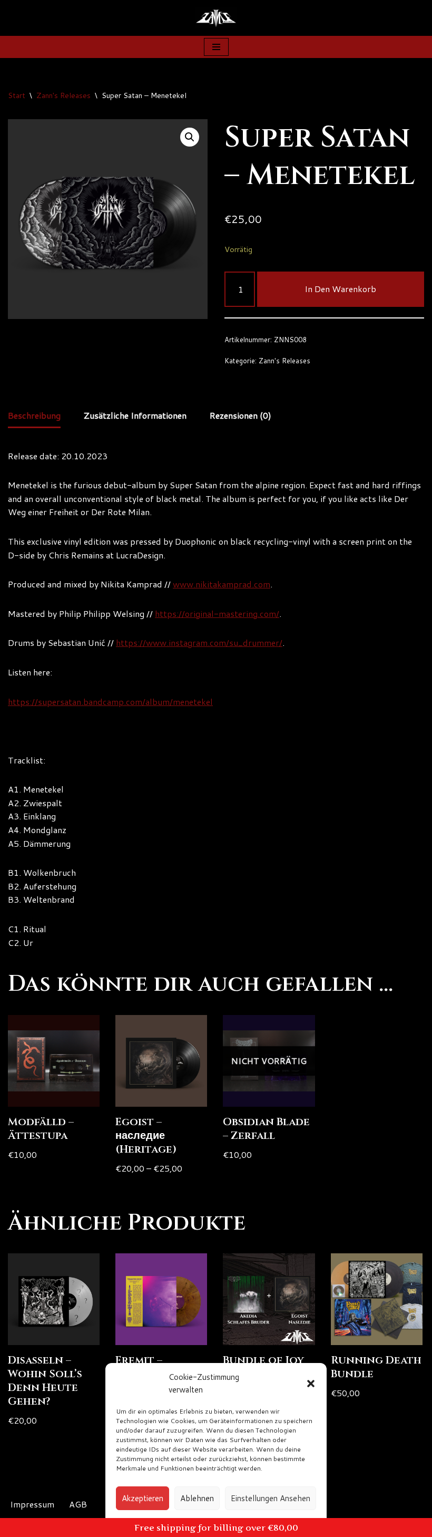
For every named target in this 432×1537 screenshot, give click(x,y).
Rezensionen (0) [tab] (240, 415)
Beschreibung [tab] (34, 415)
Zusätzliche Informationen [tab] (135, 415)
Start (16, 95)
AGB (78, 1504)
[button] (311, 1383)
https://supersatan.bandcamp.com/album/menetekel (110, 701)
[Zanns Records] (216, 17)
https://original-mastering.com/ (217, 613)
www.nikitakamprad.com (221, 584)
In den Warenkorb (340, 289)
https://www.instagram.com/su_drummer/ (199, 642)
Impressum (32, 1504)
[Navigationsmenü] (216, 47)
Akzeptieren (142, 1498)
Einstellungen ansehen (270, 1498)
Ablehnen (197, 1498)
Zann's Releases (63, 95)
